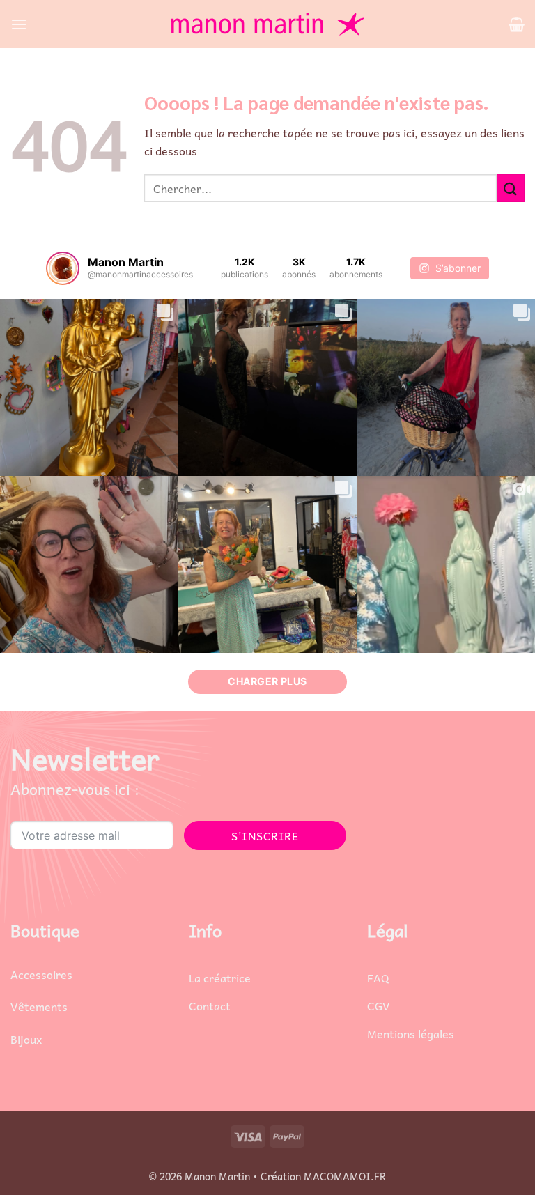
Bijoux (26, 1039)
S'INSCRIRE (264, 835)
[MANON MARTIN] (267, 24)
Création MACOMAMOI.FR (323, 1176)
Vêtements (39, 1006)
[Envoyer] (511, 187)
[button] (18, 24)
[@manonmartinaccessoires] (63, 268)
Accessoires (41, 974)
